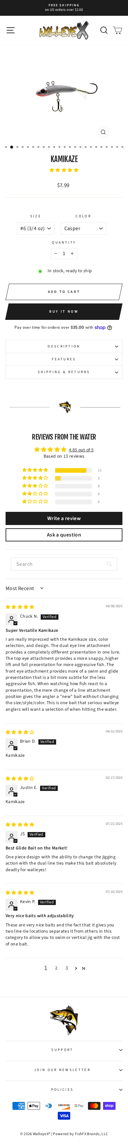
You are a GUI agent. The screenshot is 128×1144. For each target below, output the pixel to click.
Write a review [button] (64, 518)
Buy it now (63, 311)
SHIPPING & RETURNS (64, 371)
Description (64, 346)
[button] (64, 170)
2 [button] (56, 968)
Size (35, 216)
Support (62, 1049)
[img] (20, 607)
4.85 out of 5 (81, 450)
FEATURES (64, 359)
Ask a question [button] (64, 534)
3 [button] (67, 968)
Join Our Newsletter (62, 1069)
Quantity (64, 242)
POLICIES (62, 1089)
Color (83, 216)
